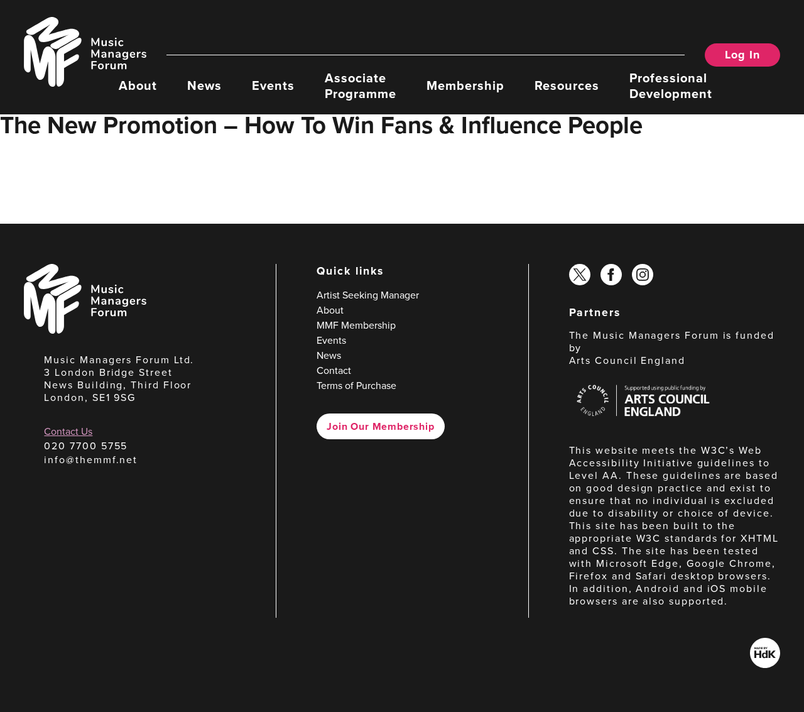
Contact (334, 370)
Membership (465, 85)
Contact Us (68, 431)
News (204, 85)
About (138, 85)
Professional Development (670, 85)
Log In (742, 55)
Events (273, 85)
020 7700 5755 (86, 446)
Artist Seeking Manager (368, 295)
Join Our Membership (380, 426)
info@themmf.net (91, 459)
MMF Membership (356, 325)
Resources (567, 85)
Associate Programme (360, 85)
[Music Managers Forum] (85, 330)
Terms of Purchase (356, 385)
